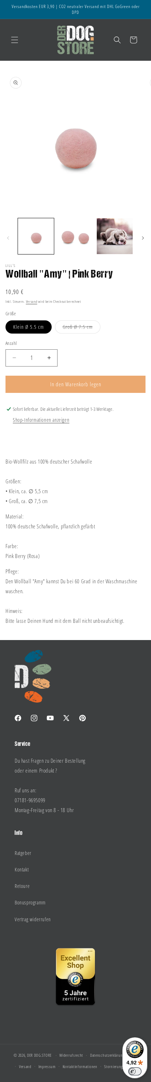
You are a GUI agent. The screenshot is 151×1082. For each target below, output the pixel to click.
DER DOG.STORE (39, 1055)
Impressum (47, 1066)
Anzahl (10, 343)
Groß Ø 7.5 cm (81, 328)
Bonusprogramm (30, 902)
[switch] (134, 1071)
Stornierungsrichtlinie (121, 1066)
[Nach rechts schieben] (143, 238)
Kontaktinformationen (80, 1066)
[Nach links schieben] (8, 238)
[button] (15, 40)
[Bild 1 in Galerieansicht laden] (36, 236)
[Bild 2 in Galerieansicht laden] (75, 236)
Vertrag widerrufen (33, 919)
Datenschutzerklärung (107, 1055)
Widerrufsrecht (71, 1055)
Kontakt (22, 869)
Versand (31, 301)
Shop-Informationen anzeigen (41, 419)
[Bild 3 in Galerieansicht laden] (115, 236)
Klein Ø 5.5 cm (28, 326)
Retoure (22, 885)
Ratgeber (23, 852)
